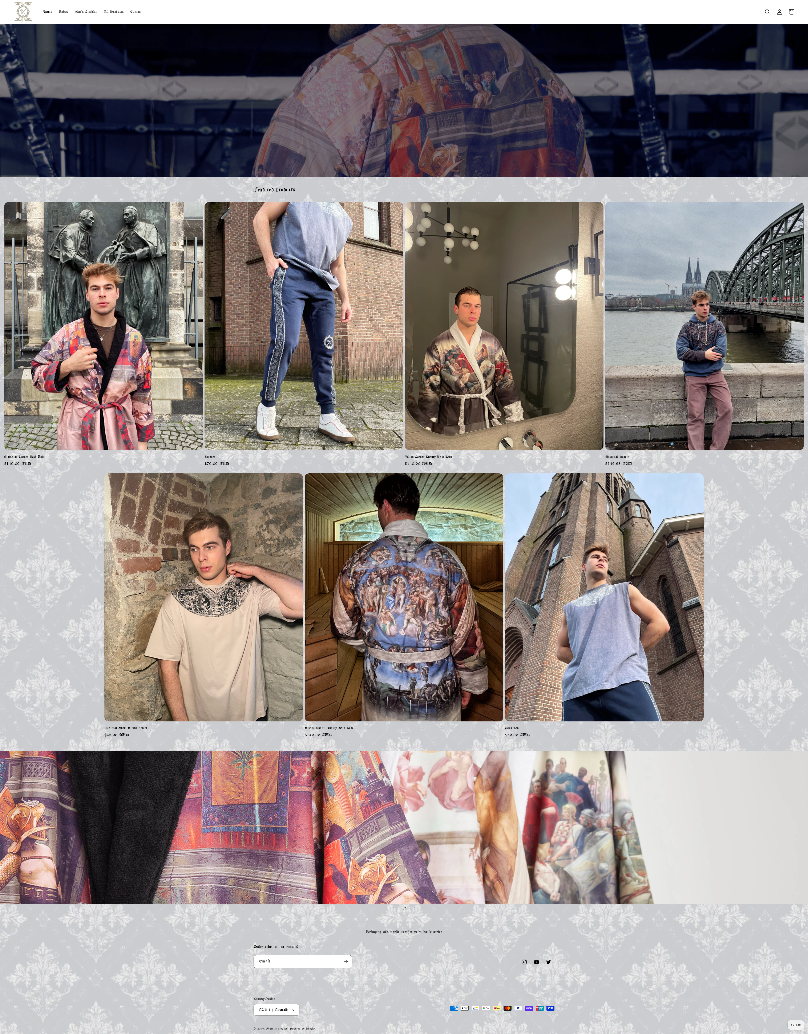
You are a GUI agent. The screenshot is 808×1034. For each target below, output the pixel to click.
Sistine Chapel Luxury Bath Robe (329, 728)
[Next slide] (414, 908)
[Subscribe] (346, 961)
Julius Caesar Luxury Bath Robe (428, 457)
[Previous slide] (393, 908)
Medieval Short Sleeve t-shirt (125, 728)
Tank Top (512, 728)
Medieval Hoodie (617, 457)
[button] (767, 12)
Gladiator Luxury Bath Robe (24, 457)
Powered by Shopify (302, 1028)
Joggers (210, 457)
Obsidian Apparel (277, 1028)
